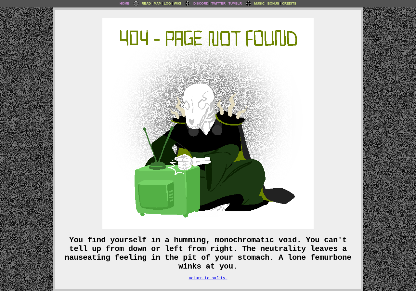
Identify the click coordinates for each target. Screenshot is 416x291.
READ (146, 3)
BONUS (273, 3)
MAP (157, 3)
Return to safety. (208, 278)
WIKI (177, 3)
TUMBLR (235, 3)
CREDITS (289, 3)
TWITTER (218, 3)
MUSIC (259, 3)
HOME (124, 3)
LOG (167, 3)
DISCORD (200, 3)
